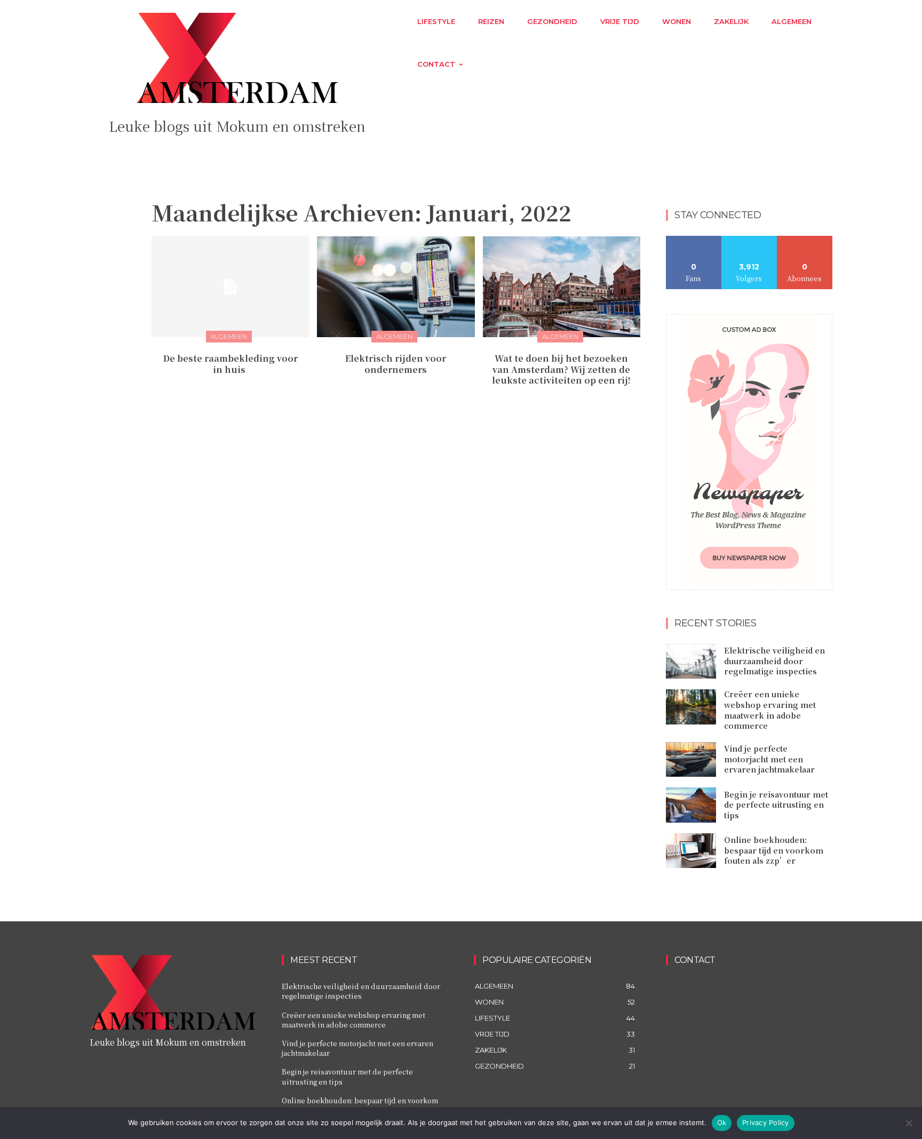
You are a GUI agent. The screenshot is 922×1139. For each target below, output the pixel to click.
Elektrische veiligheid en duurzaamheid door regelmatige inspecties (774, 660)
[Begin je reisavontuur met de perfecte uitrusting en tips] (691, 805)
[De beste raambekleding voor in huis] (230, 286)
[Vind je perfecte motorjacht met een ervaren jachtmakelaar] (691, 759)
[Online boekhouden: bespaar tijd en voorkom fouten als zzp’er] (691, 851)
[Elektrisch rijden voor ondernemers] (395, 286)
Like (694, 240)
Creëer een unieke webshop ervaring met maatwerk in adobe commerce (770, 710)
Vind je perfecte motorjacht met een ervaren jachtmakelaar (769, 759)
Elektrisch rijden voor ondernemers (395, 364)
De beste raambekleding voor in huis (230, 364)
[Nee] (908, 1123)
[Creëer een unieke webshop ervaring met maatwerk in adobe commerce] (691, 706)
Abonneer (804, 240)
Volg (749, 240)
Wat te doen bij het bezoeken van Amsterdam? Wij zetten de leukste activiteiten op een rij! (561, 369)
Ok (722, 1122)
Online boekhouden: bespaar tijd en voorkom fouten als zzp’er (773, 850)
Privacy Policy (765, 1122)
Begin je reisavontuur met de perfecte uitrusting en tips (776, 805)
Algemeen (229, 336)
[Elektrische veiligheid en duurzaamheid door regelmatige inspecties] (691, 661)
